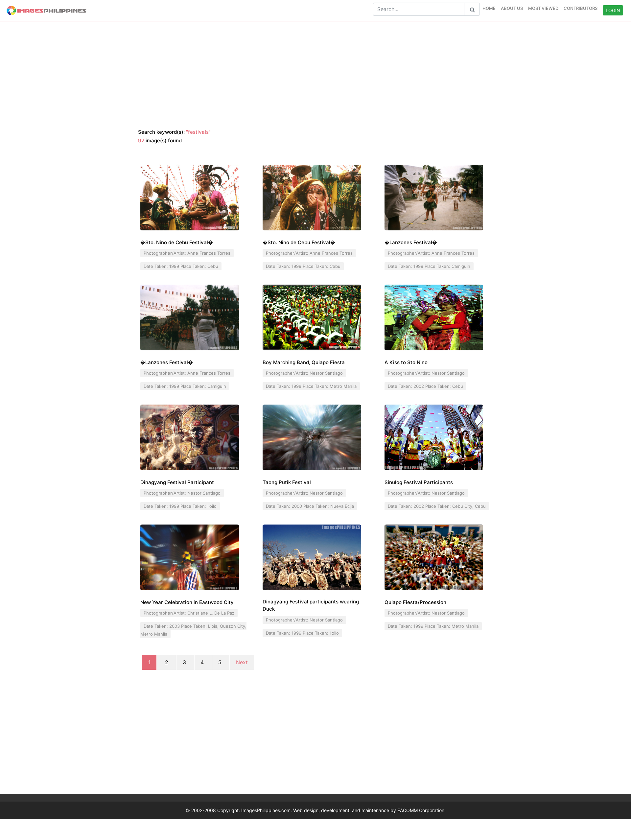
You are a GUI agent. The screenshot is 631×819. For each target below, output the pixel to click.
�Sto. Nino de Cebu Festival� (176, 242)
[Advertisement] (315, 75)
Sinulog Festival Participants (419, 482)
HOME (489, 8)
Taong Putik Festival (287, 482)
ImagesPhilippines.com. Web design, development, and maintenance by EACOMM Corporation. (343, 810)
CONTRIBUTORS (580, 8)
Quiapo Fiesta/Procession (415, 602)
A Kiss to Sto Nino (406, 362)
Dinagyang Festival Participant (177, 482)
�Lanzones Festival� (411, 242)
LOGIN (613, 10)
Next (242, 662)
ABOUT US (512, 8)
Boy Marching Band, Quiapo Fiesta (304, 362)
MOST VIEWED (543, 8)
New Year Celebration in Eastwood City (187, 602)
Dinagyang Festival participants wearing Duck (311, 605)
